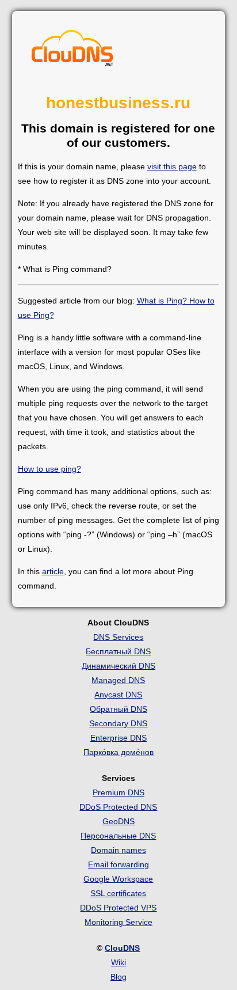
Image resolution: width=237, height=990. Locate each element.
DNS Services (118, 637)
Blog (118, 976)
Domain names (118, 850)
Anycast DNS (118, 694)
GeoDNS (118, 821)
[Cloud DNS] (72, 50)
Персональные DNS (118, 835)
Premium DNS (118, 792)
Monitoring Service (118, 922)
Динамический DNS (118, 665)
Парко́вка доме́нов (118, 752)
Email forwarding (118, 864)
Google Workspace (118, 878)
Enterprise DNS (118, 737)
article (53, 571)
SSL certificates (118, 893)
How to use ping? (49, 468)
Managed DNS (118, 680)
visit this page (172, 166)
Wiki (118, 962)
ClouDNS (122, 948)
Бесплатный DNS (118, 651)
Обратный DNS (118, 709)
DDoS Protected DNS (118, 806)
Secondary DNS (118, 723)
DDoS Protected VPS (118, 907)
